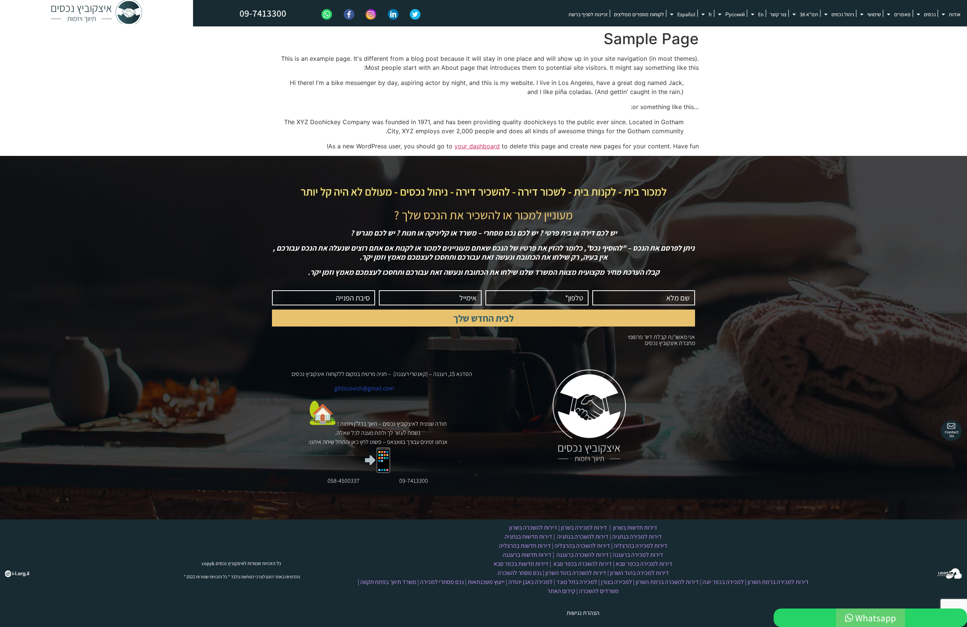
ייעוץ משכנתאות (486, 582)
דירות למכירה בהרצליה (640, 546)
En (761, 14)
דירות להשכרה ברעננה (582, 555)
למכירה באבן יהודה (530, 582)
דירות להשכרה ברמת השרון (667, 582)
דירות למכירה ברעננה (638, 555)
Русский (735, 14)
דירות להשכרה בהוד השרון (575, 573)
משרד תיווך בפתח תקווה (388, 582)
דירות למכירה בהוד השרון (639, 573)
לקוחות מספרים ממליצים (639, 14)
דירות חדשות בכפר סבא (521, 564)
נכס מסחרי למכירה (442, 582)
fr (710, 14)
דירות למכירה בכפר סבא (644, 564)
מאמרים (902, 14)
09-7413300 (262, 13)
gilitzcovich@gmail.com (364, 388)
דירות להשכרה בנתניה (583, 537)
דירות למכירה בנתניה (637, 537)
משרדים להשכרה (599, 591)
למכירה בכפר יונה (723, 582)
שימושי (874, 14)
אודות (955, 14)
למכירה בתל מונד (576, 582)
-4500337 (348, 481)
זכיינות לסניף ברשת (588, 14)
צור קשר (778, 14)
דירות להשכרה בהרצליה (582, 546)
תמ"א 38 (809, 14)
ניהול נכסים (842, 14)
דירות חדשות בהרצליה (525, 546)
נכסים (930, 14)
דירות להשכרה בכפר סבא (582, 564)
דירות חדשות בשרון (635, 527)
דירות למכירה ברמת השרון (778, 582)
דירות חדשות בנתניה (528, 537)
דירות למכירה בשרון (584, 527)
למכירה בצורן (616, 582)
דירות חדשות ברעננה (527, 555)
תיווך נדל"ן (365, 424)
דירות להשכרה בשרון (533, 527)
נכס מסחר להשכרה (519, 573)
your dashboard (477, 146)
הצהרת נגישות (583, 613)
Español (686, 14)
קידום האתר (561, 591)
